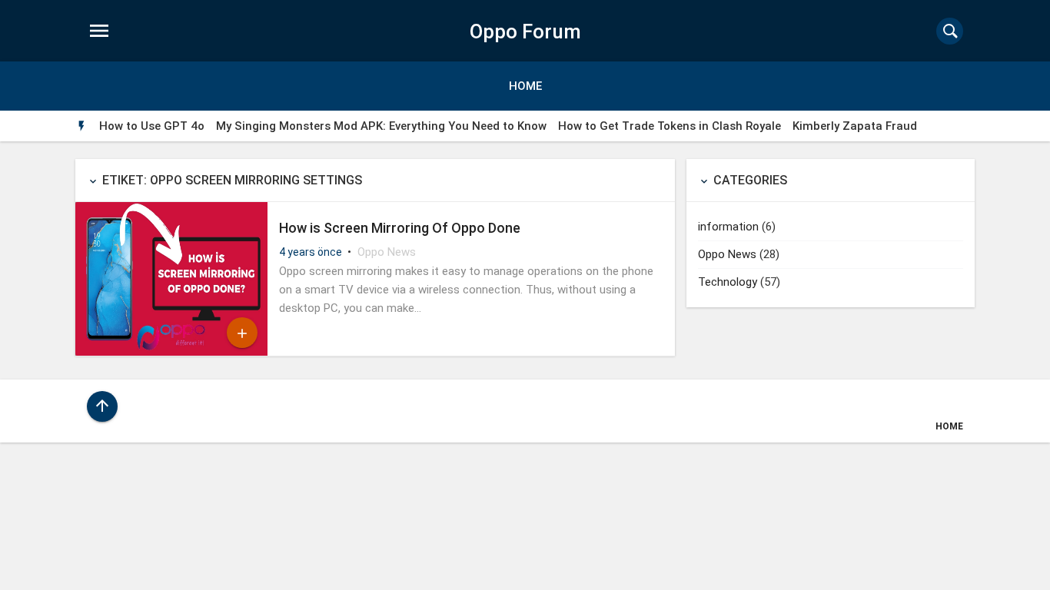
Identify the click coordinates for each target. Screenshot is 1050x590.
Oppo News (386, 252)
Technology (727, 282)
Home (525, 86)
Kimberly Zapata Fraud (854, 126)
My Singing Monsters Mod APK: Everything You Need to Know (381, 126)
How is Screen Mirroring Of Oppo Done (399, 228)
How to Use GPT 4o (151, 126)
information (728, 227)
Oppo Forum (525, 31)
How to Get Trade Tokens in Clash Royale (669, 126)
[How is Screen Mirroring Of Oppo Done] (171, 352)
